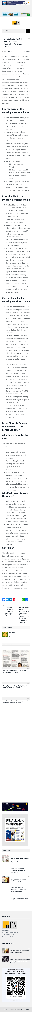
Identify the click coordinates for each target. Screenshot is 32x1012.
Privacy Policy (13, 1009)
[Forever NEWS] (16, 22)
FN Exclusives (7, 51)
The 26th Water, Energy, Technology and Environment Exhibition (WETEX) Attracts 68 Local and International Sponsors (24, 615)
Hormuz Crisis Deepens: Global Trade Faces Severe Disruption (19, 899)
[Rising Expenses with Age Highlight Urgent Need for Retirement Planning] (16, 682)
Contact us (26, 1009)
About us (6, 1009)
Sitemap (20, 1009)
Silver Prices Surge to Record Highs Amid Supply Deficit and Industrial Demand (20, 961)
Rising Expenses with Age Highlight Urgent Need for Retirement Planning (15, 686)
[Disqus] (16, 730)
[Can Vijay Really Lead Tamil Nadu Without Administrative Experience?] (16, 659)
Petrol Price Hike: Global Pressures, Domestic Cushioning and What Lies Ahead (15, 701)
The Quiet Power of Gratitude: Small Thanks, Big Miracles (19, 880)
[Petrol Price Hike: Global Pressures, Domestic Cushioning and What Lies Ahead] (16, 697)
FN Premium (27, 51)
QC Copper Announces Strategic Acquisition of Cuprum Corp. (9, 611)
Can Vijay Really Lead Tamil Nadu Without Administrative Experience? (14, 671)
